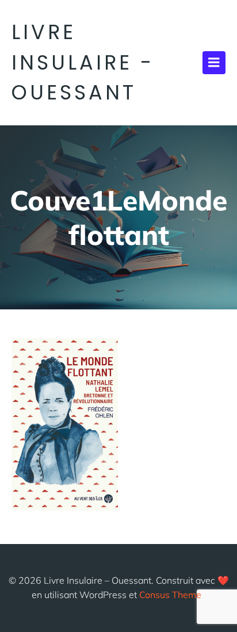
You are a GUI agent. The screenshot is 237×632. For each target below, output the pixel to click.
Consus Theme (170, 594)
